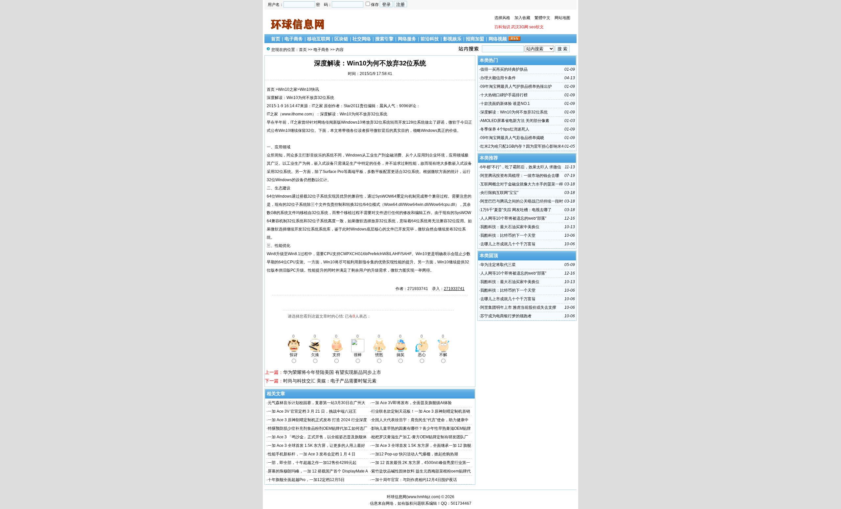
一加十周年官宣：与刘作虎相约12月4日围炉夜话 (414, 479)
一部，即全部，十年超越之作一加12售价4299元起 (312, 462)
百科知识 (502, 27)
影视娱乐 (452, 38)
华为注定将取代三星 (498, 264)
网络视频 (498, 38)
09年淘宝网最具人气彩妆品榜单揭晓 (512, 137)
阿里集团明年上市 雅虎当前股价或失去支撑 (518, 307)
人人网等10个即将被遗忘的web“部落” (513, 218)
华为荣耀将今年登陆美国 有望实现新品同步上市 (332, 372)
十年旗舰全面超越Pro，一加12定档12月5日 (306, 479)
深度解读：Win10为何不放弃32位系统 (514, 112)
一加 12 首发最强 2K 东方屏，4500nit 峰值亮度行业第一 (420, 462)
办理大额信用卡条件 (498, 78)
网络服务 (407, 38)
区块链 (341, 38)
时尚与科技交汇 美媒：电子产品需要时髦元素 (329, 380)
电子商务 (293, 38)
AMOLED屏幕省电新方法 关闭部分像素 (514, 120)
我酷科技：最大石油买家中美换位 (509, 227)
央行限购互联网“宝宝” (499, 192)
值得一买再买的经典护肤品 (504, 69)
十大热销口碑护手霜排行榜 (504, 95)
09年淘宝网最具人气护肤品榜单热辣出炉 (516, 86)
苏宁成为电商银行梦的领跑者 (506, 316)
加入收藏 (522, 17)
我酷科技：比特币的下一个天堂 (507, 235)
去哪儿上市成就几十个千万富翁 (507, 244)
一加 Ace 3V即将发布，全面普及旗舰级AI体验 (411, 402)
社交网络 (361, 38)
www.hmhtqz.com (423, 497)
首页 (275, 38)
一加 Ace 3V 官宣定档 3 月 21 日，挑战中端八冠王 (312, 411)
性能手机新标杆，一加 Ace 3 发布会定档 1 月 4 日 (311, 454)
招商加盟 (475, 38)
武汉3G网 (519, 27)
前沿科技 (429, 38)
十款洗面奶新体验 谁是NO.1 (505, 103)
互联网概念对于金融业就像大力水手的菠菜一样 (521, 184)
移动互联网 (318, 38)
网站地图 (562, 17)
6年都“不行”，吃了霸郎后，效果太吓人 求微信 (520, 167)
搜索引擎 (384, 38)
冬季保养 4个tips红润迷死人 (504, 129)
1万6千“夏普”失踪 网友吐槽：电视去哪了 (516, 209)
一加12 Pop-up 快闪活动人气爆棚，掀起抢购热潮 (414, 454)
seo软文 (536, 27)
